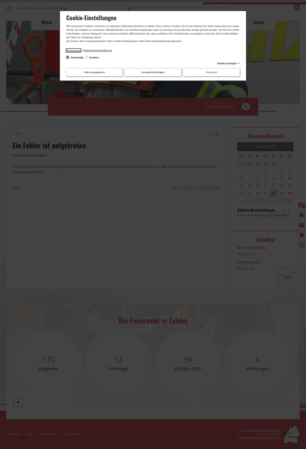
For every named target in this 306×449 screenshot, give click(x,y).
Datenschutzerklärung (97, 50)
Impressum (73, 50)
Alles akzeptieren (94, 72)
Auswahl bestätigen (153, 72)
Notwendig (77, 57)
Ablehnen (211, 72)
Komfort (94, 57)
